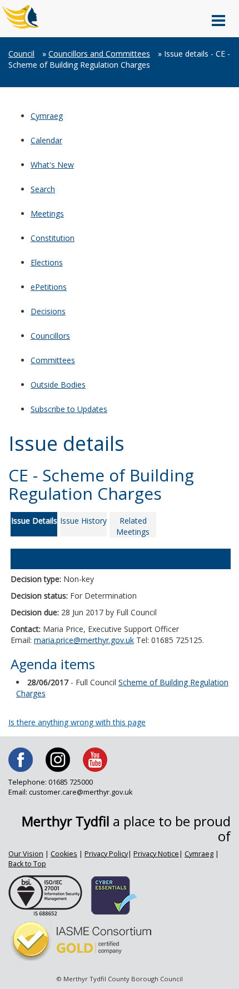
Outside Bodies (58, 384)
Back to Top (27, 863)
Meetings (47, 213)
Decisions (48, 311)
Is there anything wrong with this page (77, 722)
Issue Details (34, 520)
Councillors (50, 335)
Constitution (52, 238)
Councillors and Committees (99, 53)
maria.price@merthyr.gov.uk (84, 640)
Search (43, 189)
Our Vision (25, 854)
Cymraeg (47, 116)
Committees (53, 360)
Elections (47, 262)
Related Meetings (133, 526)
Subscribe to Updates (69, 409)
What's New (52, 164)
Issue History (83, 520)
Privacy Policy (106, 854)
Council (21, 53)
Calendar (46, 140)
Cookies (64, 854)
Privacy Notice (156, 854)
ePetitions (49, 287)
